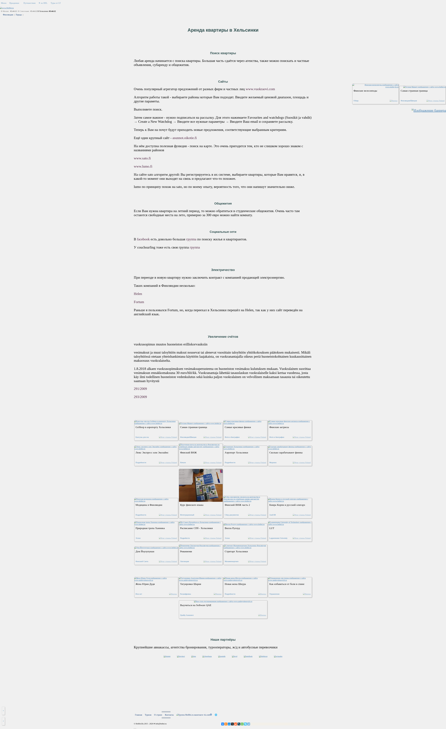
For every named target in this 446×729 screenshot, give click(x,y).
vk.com (206, 715)
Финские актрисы (279, 427)
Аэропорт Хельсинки (236, 452)
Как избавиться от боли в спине (286, 584)
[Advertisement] (223, 695)
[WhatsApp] (242, 724)
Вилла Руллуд (232, 528)
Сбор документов (232, 515)
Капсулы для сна (142, 437)
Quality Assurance (187, 615)
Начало (183, 463)
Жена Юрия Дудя (145, 584)
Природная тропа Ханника (150, 528)
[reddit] (235, 724)
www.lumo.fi (143, 166)
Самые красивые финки (238, 427)
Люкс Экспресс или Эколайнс (152, 452)
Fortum (139, 302)
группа (191, 239)
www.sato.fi (142, 158)
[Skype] (245, 724)
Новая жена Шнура (235, 584)
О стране (158, 715)
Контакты (169, 715)
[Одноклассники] (226, 724)
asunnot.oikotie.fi (184, 138)
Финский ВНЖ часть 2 (237, 504)
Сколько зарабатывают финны (286, 452)
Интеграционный (187, 515)
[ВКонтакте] (222, 724)
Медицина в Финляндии (149, 504)
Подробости (185, 538)
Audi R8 (272, 515)
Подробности (141, 463)
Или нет (139, 594)
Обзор (356, 101)
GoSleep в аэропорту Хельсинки (153, 427)
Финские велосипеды (365, 90)
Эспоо (138, 538)
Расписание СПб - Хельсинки (196, 528)
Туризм (148, 715)
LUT (271, 528)
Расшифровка (185, 594)
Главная (138, 715)
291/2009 (140, 389)
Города (19, 14)
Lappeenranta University (278, 538)
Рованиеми (186, 551)
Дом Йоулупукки (145, 551)
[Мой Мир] (229, 724)
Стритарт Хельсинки (236, 551)
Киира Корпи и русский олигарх (287, 504)
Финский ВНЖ (188, 452)
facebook (144, 239)
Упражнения (274, 594)
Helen (138, 294)
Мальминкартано (231, 561)
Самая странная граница (414, 90)
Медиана (272, 463)
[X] (232, 724)
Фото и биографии (232, 437)
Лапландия (184, 561)
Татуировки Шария (190, 584)
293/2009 (140, 397)
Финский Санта (142, 561)
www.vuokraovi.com (260, 89)
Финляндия (8, 14)
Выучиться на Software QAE (195, 605)
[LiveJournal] (239, 724)
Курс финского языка (191, 504)
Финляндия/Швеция (409, 101)
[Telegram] (248, 724)
